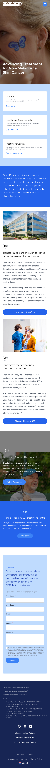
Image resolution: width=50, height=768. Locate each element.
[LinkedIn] (30, 726)
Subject (9, 623)
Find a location (25, 536)
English (25, 763)
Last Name (10, 605)
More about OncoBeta (25, 312)
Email (8, 614)
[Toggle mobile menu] (45, 4)
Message (10, 632)
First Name (10, 596)
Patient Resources (14, 482)
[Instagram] (19, 726)
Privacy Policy (33, 650)
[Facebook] (25, 726)
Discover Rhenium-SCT (25, 421)
